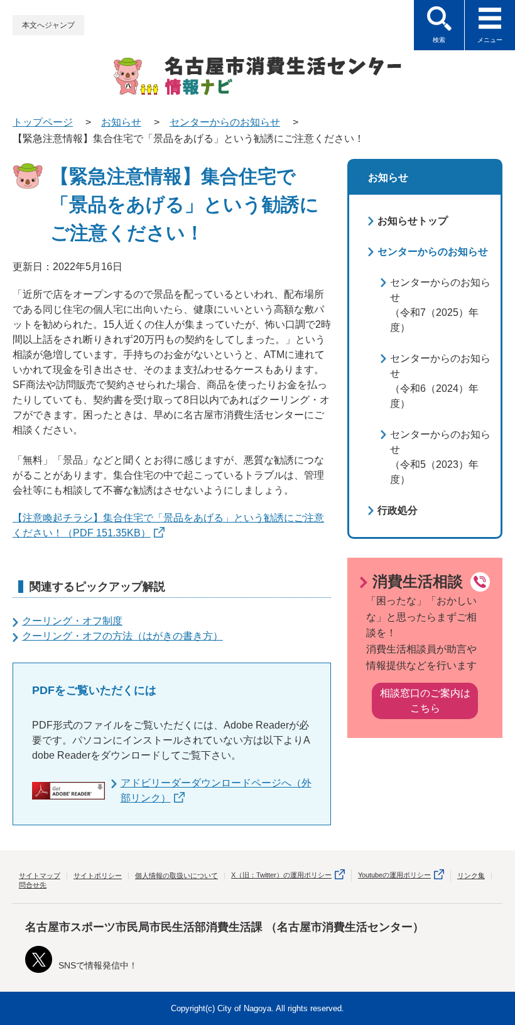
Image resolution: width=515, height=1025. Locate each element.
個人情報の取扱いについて (176, 875)
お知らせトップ (412, 220)
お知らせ (121, 122)
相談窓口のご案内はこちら (425, 700)
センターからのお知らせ (225, 122)
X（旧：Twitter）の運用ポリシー (281, 875)
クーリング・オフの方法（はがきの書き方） (122, 636)
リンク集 (471, 875)
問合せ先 (32, 885)
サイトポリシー (97, 875)
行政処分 (397, 510)
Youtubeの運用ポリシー (394, 875)
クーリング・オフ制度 (72, 621)
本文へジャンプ (48, 25)
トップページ (43, 122)
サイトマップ (39, 875)
